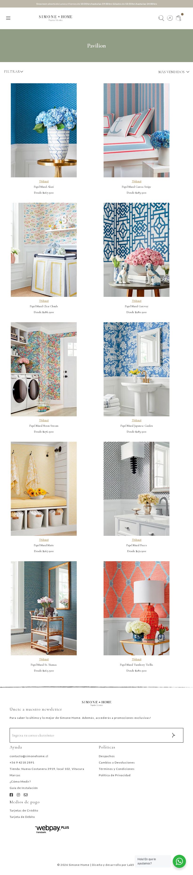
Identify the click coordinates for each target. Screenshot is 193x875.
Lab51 (131, 865)
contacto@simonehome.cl (29, 756)
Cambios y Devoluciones (117, 762)
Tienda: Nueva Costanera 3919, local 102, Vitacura (47, 769)
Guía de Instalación (24, 788)
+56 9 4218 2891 (22, 762)
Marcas (15, 775)
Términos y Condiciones (117, 769)
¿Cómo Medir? (20, 781)
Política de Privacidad (115, 775)
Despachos (107, 756)
